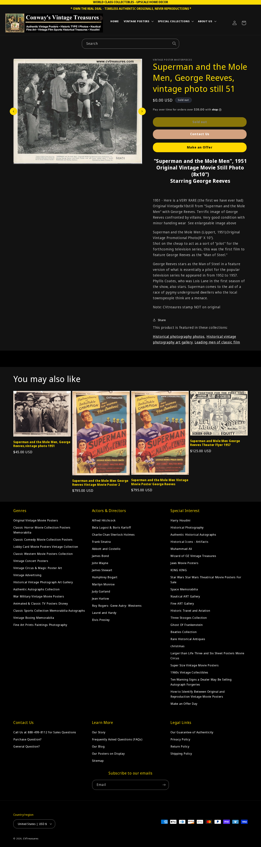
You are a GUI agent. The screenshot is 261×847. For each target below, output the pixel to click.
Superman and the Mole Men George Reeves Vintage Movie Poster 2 (100, 483)
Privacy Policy (180, 739)
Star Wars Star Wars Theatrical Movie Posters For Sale (205, 579)
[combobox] (130, 43)
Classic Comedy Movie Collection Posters (43, 539)
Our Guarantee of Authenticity (191, 732)
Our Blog (98, 746)
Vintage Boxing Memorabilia (33, 618)
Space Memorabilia (184, 589)
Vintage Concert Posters (30, 561)
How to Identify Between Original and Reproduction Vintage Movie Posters (197, 694)
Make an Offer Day (183, 704)
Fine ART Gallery (182, 603)
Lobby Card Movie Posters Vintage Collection (45, 547)
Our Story (98, 732)
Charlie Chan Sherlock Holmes (113, 534)
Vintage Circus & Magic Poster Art (37, 568)
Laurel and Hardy (104, 613)
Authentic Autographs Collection (36, 589)
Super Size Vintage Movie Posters (194, 665)
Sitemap (98, 761)
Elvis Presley (101, 620)
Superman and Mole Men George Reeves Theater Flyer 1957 (215, 443)
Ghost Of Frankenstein (186, 625)
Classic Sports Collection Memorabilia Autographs (49, 610)
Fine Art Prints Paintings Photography (40, 625)
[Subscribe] (164, 785)
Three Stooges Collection (188, 618)
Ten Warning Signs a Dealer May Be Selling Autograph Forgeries (201, 681)
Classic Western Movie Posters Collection (43, 554)
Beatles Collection (183, 632)
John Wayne (100, 563)
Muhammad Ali (181, 549)
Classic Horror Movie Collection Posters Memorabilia (41, 529)
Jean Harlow (100, 598)
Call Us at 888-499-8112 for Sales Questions (44, 732)
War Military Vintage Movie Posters (38, 596)
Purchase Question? (27, 739)
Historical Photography (187, 527)
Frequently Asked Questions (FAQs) (117, 739)
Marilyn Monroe (103, 584)
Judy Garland (101, 591)
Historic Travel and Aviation (190, 610)
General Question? (26, 746)
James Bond (100, 556)
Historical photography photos (179, 336)
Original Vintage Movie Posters (35, 520)
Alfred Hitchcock (104, 520)
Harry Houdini (180, 520)
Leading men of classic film (217, 342)
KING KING (178, 570)
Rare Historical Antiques (187, 639)
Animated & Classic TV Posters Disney (40, 603)
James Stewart (102, 570)
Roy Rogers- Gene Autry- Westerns (117, 606)
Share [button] (162, 320)
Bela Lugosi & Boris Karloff (111, 527)
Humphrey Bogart (105, 577)
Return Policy (179, 746)
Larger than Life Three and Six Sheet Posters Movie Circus (207, 655)
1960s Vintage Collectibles (189, 672)
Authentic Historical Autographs (193, 534)
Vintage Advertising (27, 575)
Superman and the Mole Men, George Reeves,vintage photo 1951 (41, 444)
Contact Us (199, 134)
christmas (177, 646)
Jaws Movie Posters (184, 563)
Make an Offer (200, 147)
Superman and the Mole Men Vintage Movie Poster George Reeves (159, 482)
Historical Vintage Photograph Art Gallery (43, 582)
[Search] (174, 43)
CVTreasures (31, 838)
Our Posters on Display (108, 753)
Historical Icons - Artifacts (189, 542)
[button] (138, 22)
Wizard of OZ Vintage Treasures (193, 556)
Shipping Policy (181, 753)
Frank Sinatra (101, 542)
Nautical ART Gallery (185, 596)
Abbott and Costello (106, 549)
